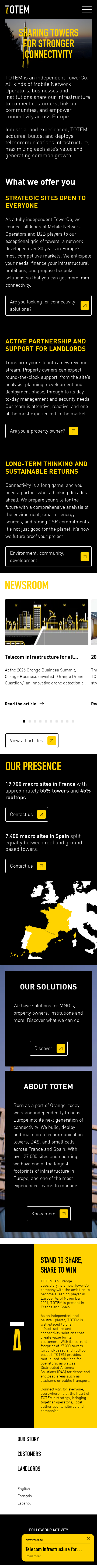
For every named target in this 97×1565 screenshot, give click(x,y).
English (24, 1488)
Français (25, 1495)
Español (24, 1503)
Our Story (28, 1439)
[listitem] (58, 920)
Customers (29, 1454)
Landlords (29, 1469)
